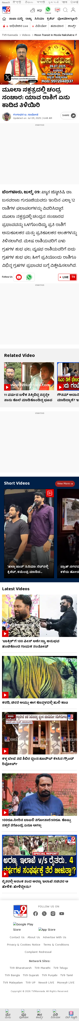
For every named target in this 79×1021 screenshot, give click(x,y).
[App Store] (50, 931)
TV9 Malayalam (13, 983)
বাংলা (64, 2)
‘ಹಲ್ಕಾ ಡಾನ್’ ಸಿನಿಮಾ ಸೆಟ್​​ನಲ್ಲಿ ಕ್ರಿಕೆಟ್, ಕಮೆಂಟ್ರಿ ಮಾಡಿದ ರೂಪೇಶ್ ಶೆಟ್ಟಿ (27, 569)
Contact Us (17, 937)
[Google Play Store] (25, 927)
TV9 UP (30, 983)
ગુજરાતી (53, 2)
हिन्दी (17, 2)
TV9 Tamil (66, 975)
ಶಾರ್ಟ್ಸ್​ (72, 26)
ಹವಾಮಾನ (57, 26)
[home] (4, 18)
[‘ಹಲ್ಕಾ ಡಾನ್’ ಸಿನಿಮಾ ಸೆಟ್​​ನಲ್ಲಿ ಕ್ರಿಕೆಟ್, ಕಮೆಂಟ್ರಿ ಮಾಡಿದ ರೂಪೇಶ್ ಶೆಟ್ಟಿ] (29, 533)
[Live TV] (56, 10)
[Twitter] (44, 913)
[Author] (6, 116)
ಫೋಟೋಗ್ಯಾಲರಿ (67, 19)
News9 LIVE (46, 983)
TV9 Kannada (10, 35)
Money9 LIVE (65, 983)
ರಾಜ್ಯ (29, 19)
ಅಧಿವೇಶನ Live (19, 26)
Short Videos (17, 484)
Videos (25, 35)
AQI (39, 10)
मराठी (41, 2)
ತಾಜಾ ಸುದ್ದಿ (16, 19)
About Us (34, 937)
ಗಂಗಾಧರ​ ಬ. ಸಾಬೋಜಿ (25, 115)
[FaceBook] (35, 913)
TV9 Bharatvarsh (21, 968)
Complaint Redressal (38, 952)
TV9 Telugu (60, 968)
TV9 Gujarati (31, 975)
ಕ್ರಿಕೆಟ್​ (50, 19)
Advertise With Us (54, 937)
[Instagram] (53, 913)
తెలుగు (29, 2)
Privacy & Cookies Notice (23, 945)
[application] (39, 62)
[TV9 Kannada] (6, 10)
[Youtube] (19, 277)
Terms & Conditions (56, 945)
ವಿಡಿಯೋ (40, 26)
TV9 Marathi (42, 968)
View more (63, 483)
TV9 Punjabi (49, 975)
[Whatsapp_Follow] (29, 277)
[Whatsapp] (47, 10)
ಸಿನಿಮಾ (39, 19)
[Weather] (32, 10)
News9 (6, 2)
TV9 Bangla (12, 975)
